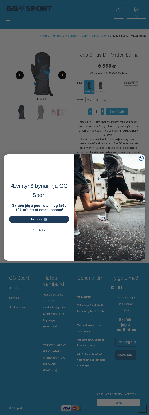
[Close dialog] (141, 158)
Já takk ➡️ (39, 219)
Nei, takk (39, 230)
